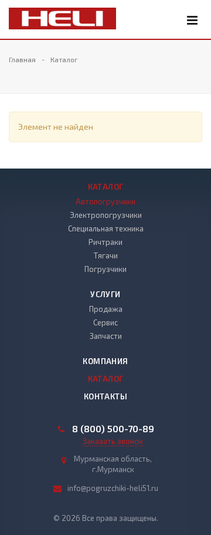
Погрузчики (105, 269)
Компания (105, 361)
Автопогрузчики (105, 201)
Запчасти (106, 336)
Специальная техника (106, 228)
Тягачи (106, 255)
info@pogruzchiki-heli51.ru (112, 488)
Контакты (105, 396)
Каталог (106, 186)
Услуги (105, 294)
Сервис (105, 322)
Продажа (105, 309)
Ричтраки (105, 242)
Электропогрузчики (106, 215)
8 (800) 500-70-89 (113, 428)
